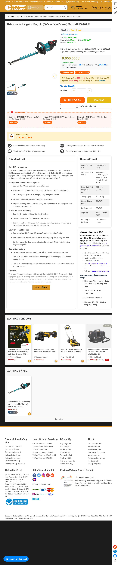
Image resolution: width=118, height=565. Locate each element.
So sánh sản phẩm (94, 449)
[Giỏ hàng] (115, 3)
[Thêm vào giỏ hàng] (29, 361)
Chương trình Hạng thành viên (43, 452)
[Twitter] (39, 475)
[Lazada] (34, 479)
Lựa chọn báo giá (15, 357)
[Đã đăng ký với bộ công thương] (16, 502)
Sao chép (13, 122)
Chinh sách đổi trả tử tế (13, 446)
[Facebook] (34, 475)
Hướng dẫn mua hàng (13, 458)
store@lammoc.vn (96, 258)
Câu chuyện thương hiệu (96, 452)
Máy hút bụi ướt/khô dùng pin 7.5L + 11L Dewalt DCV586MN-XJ (71, 351)
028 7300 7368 (16, 482)
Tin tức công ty (93, 461)
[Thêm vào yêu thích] (54, 76)
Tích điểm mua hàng (39, 449)
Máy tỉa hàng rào (70, 37)
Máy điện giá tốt (66, 446)
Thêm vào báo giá (87, 106)
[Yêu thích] (115, 7)
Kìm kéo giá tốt (65, 449)
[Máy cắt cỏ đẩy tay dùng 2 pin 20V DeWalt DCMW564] (45, 336)
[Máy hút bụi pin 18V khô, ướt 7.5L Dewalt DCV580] (98, 336)
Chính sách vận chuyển (13, 452)
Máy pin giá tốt (65, 444)
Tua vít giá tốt (65, 452)
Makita (72, 40)
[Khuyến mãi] (115, 12)
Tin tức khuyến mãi (95, 444)
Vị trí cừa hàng (73, 2)
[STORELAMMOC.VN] (15, 7)
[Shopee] (52, 475)
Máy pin (20, 16)
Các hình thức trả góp (12, 461)
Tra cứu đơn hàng (91, 2)
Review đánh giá (94, 446)
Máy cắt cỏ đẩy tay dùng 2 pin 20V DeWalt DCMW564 (45, 350)
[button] (65, 491)
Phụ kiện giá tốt (65, 458)
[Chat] (115, 547)
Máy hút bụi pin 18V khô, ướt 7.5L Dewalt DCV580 (97, 350)
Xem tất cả (59, 419)
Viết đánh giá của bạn (69, 34)
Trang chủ (10, 16)
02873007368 (108, 2)
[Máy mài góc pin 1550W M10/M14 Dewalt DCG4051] (19, 336)
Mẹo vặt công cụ (94, 455)
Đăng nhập (97, 8)
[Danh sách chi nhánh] (115, 560)
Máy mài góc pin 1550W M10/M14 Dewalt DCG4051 (19, 350)
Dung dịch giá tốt (66, 455)
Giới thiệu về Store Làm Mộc (42, 444)
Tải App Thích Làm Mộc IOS (42, 458)
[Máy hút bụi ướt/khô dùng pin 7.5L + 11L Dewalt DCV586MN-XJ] (72, 336)
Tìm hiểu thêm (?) (67, 86)
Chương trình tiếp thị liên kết (15, 464)
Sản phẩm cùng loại (19, 318)
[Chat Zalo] (115, 551)
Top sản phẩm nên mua (96, 458)
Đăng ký (108, 8)
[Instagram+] (43, 475)
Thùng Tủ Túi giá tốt (67, 461)
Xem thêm (40, 287)
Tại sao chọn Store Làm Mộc (42, 446)
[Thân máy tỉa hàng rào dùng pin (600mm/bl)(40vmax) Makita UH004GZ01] (19, 388)
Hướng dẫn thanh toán (13, 455)
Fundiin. (102, 81)
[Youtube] (48, 475)
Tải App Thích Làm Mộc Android (44, 455)
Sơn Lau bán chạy (66, 464)
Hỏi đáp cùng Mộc (94, 464)
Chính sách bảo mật (12, 449)
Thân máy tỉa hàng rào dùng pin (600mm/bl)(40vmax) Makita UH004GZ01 (19, 404)
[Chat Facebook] (115, 556)
